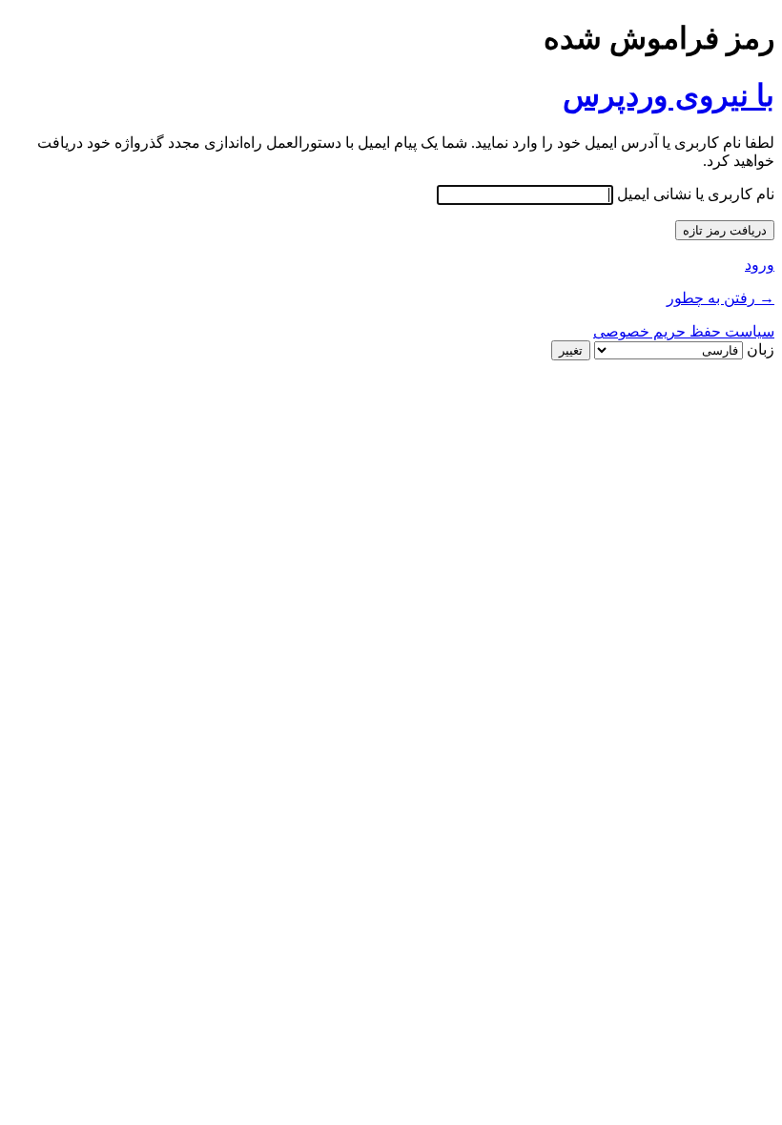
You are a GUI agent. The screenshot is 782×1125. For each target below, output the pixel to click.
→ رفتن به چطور (720, 298)
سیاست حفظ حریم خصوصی (683, 331)
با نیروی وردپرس (668, 95)
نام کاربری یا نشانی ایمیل (695, 194)
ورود (759, 264)
